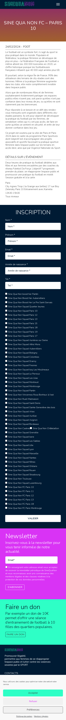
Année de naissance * (16, 264)
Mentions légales (41, 716)
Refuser (33, 701)
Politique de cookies (24, 716)
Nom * (8, 220)
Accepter (33, 692)
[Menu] (58, 4)
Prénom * (10, 235)
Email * (8, 249)
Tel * (7, 279)
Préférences (33, 709)
